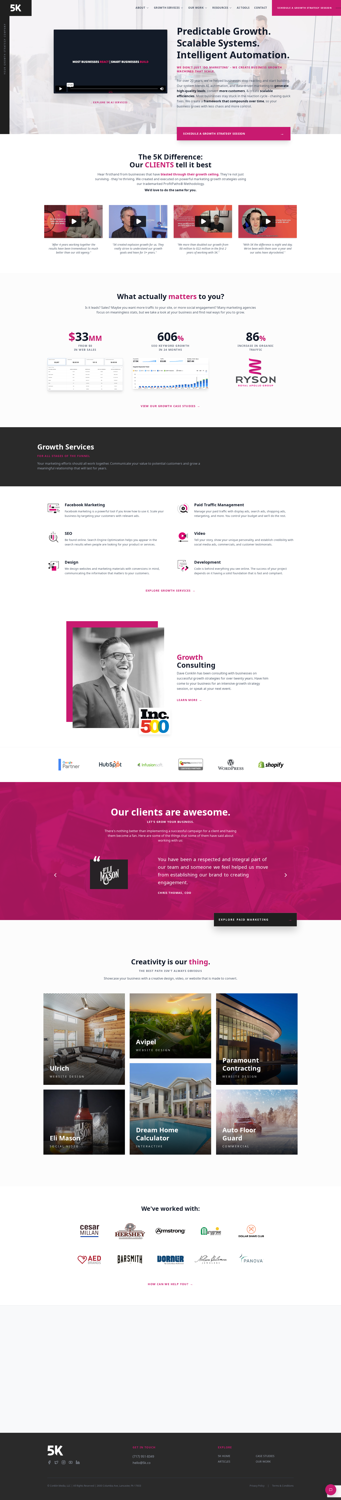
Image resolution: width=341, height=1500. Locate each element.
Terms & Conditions (283, 1485)
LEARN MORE (189, 700)
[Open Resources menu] (230, 7)
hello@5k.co (142, 1463)
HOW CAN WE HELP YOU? (170, 1284)
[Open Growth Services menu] (182, 7)
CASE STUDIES (265, 1456)
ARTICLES (224, 1461)
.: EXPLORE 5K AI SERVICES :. (110, 102)
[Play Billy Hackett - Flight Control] (73, 221)
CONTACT (260, 7)
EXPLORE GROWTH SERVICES (171, 590)
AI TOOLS (243, 7)
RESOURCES (220, 7)
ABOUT (140, 7)
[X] (56, 1462)
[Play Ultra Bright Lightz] (267, 221)
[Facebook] (49, 1462)
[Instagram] (64, 1462)
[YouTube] (71, 1462)
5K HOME (224, 1456)
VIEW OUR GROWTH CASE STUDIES (170, 406)
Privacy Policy (257, 1485)
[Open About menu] (147, 7)
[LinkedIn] (78, 1462)
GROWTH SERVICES (167, 7)
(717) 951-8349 (143, 1456)
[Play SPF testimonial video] (203, 221)
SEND (192, 1413)
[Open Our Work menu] (206, 7)
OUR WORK (196, 7)
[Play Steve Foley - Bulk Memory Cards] (138, 221)
